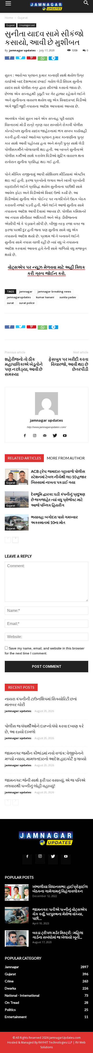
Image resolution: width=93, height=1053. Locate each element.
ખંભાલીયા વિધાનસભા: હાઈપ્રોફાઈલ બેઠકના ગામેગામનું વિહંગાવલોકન (60, 888)
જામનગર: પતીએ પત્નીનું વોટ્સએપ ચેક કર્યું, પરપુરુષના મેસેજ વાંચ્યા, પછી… (59, 914)
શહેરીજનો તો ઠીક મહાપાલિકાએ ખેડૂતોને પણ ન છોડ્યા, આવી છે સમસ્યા (23, 367)
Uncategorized (27, 25)
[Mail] (47, 435)
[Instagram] (37, 435)
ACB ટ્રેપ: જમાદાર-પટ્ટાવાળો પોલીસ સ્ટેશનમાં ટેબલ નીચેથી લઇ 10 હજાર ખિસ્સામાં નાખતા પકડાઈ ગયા (58, 476)
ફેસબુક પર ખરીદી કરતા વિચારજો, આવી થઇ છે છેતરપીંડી (68, 364)
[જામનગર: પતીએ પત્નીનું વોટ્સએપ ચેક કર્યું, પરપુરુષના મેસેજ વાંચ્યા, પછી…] (17, 915)
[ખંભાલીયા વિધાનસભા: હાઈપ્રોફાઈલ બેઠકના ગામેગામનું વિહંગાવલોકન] (17, 892)
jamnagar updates (22, 50)
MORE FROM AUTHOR (66, 458)
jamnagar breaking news (54, 291)
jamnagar (25, 291)
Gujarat (23, 18)
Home (9, 18)
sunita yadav (67, 297)
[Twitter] (57, 435)
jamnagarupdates (19, 297)
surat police (27, 303)
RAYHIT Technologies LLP (55, 1042)
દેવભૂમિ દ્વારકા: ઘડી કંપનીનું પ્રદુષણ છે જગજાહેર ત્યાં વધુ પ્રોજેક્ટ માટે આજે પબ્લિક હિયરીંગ (58, 499)
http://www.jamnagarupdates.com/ (46, 427)
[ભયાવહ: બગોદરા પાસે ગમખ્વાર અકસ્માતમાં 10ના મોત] (17, 522)
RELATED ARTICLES (24, 458)
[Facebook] (27, 435)
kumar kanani (45, 297)
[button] (86, 6)
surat (10, 303)
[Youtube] (67, 435)
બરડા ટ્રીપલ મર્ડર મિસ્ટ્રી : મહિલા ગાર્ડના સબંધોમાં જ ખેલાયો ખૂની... (57, 934)
